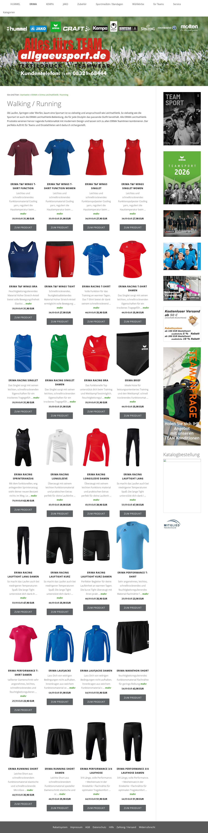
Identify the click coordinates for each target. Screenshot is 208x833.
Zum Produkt (23, 227)
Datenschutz (99, 827)
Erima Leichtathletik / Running (53, 94)
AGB (87, 827)
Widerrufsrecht (147, 827)
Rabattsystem (60, 827)
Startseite (24, 94)
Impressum (76, 827)
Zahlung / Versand (126, 827)
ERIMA (34, 94)
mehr (23, 213)
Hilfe (111, 827)
